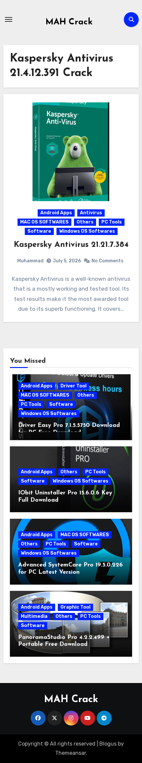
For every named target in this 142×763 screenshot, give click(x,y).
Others (85, 222)
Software (39, 231)
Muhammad (30, 261)
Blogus (108, 744)
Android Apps (56, 213)
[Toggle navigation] (8, 19)
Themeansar (70, 753)
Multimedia (34, 616)
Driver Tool (73, 386)
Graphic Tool (75, 607)
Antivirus (91, 213)
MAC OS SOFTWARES (44, 222)
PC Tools (111, 222)
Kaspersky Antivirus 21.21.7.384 (71, 245)
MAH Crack (69, 22)
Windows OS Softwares (87, 231)
